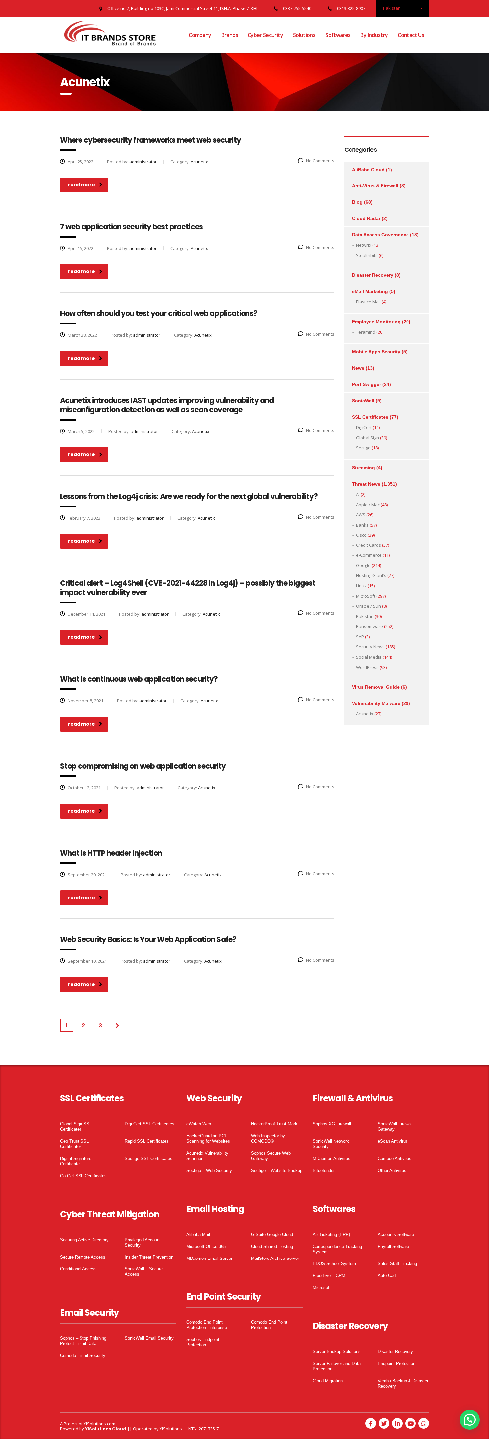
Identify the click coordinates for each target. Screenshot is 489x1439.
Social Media (369, 657)
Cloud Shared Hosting (272, 1246)
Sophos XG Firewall (332, 1123)
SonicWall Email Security (149, 1338)
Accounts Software (396, 1234)
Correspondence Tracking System (337, 1249)
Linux (361, 586)
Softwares (337, 35)
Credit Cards (368, 545)
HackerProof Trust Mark (274, 1123)
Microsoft (322, 1287)
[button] (470, 1420)
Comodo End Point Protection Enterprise (206, 1325)
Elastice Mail (368, 302)
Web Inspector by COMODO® (268, 1138)
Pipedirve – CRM (329, 1275)
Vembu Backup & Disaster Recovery (403, 1383)
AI (358, 494)
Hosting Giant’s (371, 575)
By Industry (374, 35)
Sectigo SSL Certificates (148, 1158)
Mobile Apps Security (376, 351)
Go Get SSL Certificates (83, 1175)
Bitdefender (324, 1170)
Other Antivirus (392, 1170)
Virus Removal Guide (376, 687)
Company (200, 35)
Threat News (366, 484)
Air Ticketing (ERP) (331, 1234)
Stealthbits (367, 255)
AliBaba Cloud (368, 169)
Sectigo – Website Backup (276, 1170)
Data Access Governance (380, 234)
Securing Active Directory (84, 1239)
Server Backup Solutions (337, 1351)
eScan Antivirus (393, 1141)
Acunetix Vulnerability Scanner (207, 1156)
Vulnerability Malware (376, 703)
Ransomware (369, 626)
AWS (360, 515)
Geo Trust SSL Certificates (74, 1144)
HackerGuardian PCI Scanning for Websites (208, 1138)
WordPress (367, 667)
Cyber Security (265, 35)
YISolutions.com (99, 1424)
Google (363, 565)
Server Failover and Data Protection (337, 1366)
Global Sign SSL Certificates (76, 1126)
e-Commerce (369, 555)
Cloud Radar (366, 218)
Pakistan (365, 616)
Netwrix (363, 245)
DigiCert (364, 427)
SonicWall (363, 400)
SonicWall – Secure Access (144, 1271)
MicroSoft (365, 596)
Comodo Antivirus (394, 1158)
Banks (362, 525)
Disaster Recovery (372, 275)
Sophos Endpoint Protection (202, 1342)
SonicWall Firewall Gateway (395, 1126)
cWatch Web (198, 1123)
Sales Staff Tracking (397, 1263)
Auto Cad (387, 1275)
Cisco (361, 535)
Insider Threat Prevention (149, 1257)
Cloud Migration (328, 1380)
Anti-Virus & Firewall (375, 185)
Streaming (363, 467)
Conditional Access (78, 1268)
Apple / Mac (368, 505)
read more (81, 184)
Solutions (304, 35)
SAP (360, 637)
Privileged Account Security (143, 1242)
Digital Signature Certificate (75, 1161)
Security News (370, 647)
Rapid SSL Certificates (147, 1141)
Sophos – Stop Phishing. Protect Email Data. (84, 1341)
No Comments (320, 161)
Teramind (365, 332)
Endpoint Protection (396, 1363)
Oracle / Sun (368, 606)
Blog (357, 202)
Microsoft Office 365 (206, 1246)
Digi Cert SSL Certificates (149, 1123)
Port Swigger (366, 384)
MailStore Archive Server (275, 1258)
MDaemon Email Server (209, 1258)
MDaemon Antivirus (331, 1158)
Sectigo (363, 448)
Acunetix (364, 714)
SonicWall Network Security (331, 1144)
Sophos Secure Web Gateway (271, 1156)
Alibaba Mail (198, 1234)
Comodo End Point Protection (269, 1325)
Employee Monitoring (376, 321)
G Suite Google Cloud (272, 1234)
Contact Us (411, 35)
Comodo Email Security (82, 1355)
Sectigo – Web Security (209, 1170)
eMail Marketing (370, 291)
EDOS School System (334, 1263)
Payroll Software (393, 1246)
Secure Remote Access (82, 1257)
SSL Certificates (370, 417)
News (358, 368)
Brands (229, 35)
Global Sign (367, 438)
